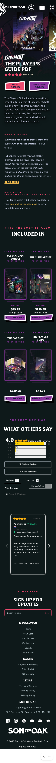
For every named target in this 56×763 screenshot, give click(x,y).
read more (11, 182)
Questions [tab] (29, 480)
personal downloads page (23, 203)
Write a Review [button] (29, 464)
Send (47, 613)
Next (49, 544)
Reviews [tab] (10, 480)
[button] (22, 47)
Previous (6, 544)
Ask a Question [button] (29, 471)
